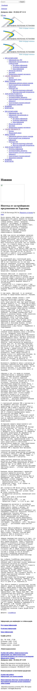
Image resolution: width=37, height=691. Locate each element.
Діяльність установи (26, 212)
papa (2, 214)
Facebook (4, 5)
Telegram (4, 9)
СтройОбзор (12, 612)
